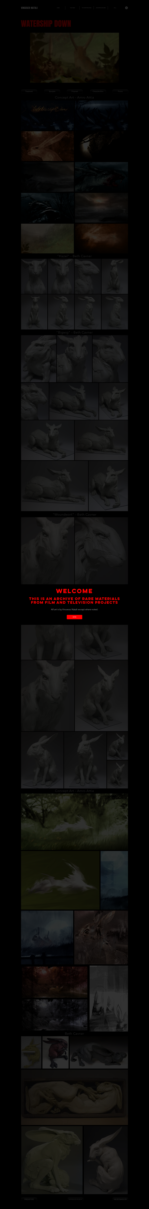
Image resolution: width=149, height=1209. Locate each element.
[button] (74, 617)
